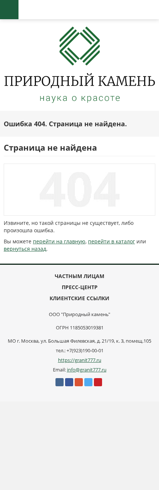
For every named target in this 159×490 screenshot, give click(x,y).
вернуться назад (25, 248)
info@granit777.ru (86, 369)
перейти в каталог (111, 241)
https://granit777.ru (79, 360)
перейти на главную (59, 241)
